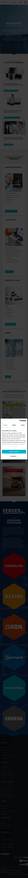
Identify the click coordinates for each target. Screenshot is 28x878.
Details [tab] (14, 425)
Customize (13, 456)
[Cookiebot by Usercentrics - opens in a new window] (19, 421)
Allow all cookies (14, 451)
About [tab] (23, 425)
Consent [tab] (5, 425)
